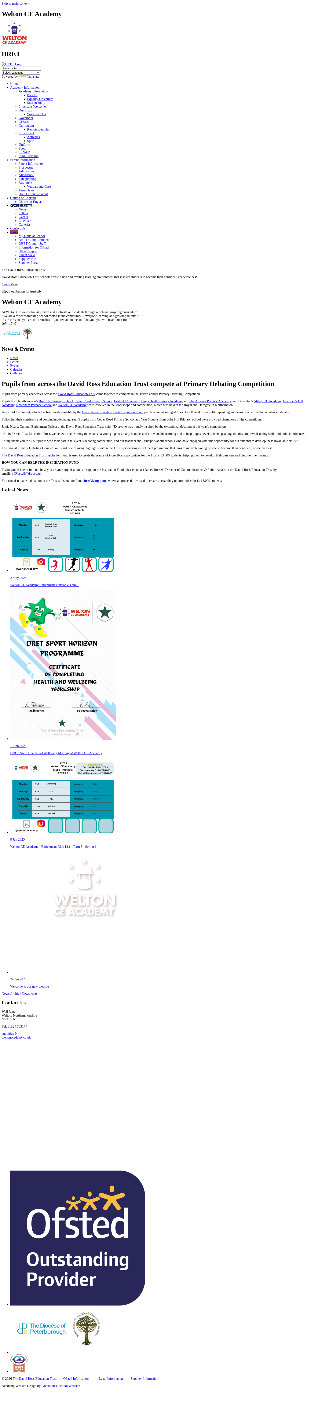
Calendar (25, 221)
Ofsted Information (76, 1378)
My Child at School (32, 236)
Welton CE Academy (72, 405)
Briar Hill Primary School (56, 401)
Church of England (23, 198)
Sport (30, 141)
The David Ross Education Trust (34, 1378)
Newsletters (29, 993)
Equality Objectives (40, 99)
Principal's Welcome (32, 106)
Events (23, 217)
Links (14, 232)
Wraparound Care (39, 186)
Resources (25, 182)
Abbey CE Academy (267, 401)
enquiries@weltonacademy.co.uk (16, 1035)
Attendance (26, 175)
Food (22, 148)
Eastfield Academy (126, 401)
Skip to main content (15, 3)
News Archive (11, 993)
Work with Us (36, 114)
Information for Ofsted (34, 247)
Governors (26, 118)
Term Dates (26, 190)
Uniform (24, 144)
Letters (23, 213)
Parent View (27, 255)
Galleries (24, 224)
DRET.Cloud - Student (34, 240)
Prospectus (26, 167)
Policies (32, 95)
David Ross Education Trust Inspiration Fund (112, 412)
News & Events (21, 205)
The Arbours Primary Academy (210, 401)
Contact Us (17, 228)
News (22, 209)
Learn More (10, 284)
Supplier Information (144, 1378)
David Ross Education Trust (76, 394)
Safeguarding (27, 179)
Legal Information (111, 1378)
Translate (33, 76)
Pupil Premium (29, 156)
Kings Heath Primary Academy (162, 401)
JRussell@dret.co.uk (27, 473)
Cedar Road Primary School (93, 401)
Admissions (26, 171)
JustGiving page (94, 480)
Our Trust (25, 110)
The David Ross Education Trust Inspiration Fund (35, 455)
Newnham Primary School (34, 405)
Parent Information (22, 160)
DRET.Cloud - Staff (32, 243)
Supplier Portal (29, 262)
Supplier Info (27, 259)
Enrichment (26, 133)
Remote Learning (38, 129)
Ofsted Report (28, 251)
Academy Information (25, 87)
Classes (24, 122)
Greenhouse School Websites (60, 1386)
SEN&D (24, 152)
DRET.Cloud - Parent (33, 194)
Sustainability (36, 102)
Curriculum (26, 125)
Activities (33, 137)
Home (14, 83)
